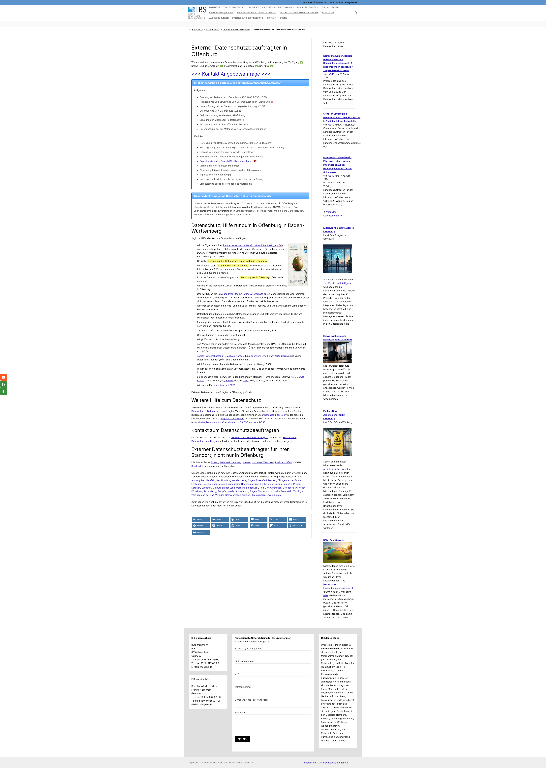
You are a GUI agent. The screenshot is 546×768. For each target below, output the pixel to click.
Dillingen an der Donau (290, 480)
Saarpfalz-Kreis (226, 491)
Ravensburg (210, 491)
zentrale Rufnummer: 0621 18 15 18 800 (322, 2)
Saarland (196, 466)
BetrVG (229, 380)
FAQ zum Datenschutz (232, 418)
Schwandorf (241, 491)
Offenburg (288, 487)
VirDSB (330, 74)
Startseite (197, 30)
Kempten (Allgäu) (292, 484)
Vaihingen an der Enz (202, 495)
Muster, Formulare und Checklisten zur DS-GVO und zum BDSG (231, 422)
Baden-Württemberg (230, 462)
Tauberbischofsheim (269, 491)
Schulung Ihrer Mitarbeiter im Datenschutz (240, 293)
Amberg (195, 480)
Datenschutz (212, 30)
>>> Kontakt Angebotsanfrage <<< (231, 74)
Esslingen (196, 484)
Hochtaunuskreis (250, 484)
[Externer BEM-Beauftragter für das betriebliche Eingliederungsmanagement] (337, 562)
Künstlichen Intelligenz (339, 283)
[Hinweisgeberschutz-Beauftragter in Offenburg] (337, 362)
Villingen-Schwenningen (228, 495)
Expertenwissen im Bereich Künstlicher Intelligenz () (228, 161)
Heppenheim (233, 484)
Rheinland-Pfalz (283, 462)
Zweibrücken (274, 495)
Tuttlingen (298, 491)
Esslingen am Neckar (214, 484)
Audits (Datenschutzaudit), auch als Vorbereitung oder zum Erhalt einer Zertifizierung (243, 355)
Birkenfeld (261, 480)
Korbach (195, 487)
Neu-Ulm (264, 487)
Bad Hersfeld (208, 480)
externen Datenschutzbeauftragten (249, 437)
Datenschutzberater (275, 414)
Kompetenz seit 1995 (224, 385)
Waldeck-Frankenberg (254, 495)
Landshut (206, 487)
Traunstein (286, 491)
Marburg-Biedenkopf (247, 487)
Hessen (247, 462)
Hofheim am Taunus (271, 484)
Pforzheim (196, 491)
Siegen (253, 491)
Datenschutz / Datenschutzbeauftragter (212, 411)
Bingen (251, 480)
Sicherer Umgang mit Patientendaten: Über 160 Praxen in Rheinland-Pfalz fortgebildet (341, 117)
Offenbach (276, 487)
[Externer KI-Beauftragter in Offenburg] (337, 272)
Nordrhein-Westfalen (263, 462)
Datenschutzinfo (327, 762)
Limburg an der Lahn (224, 487)
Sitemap (343, 762)
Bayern (214, 462)
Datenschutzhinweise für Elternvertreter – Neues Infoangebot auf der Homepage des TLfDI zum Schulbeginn (337, 165)
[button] (201, 519)
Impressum (310, 762)
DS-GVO (299, 376)
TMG (245, 380)
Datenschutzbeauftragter (236, 30)
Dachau (272, 480)
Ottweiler (300, 487)
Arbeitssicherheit (332, 469)
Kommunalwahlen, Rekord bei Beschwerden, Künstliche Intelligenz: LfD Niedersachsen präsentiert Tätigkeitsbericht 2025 (338, 63)
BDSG (200, 380)
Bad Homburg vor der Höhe (231, 480)
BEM (325, 595)
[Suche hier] (356, 12)
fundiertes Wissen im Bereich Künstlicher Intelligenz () (253, 245)
